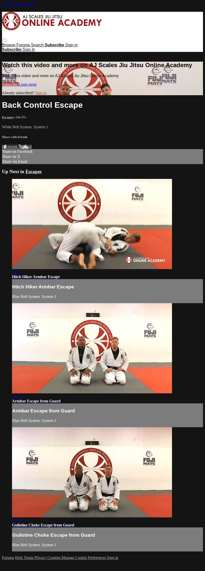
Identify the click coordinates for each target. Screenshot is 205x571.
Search (38, 45)
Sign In (28, 49)
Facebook (10, 147)
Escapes (8, 117)
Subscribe (10, 84)
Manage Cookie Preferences (84, 557)
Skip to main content (18, 4)
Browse (9, 45)
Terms (29, 557)
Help (19, 557)
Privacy (41, 557)
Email (27, 147)
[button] (4, 40)
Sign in (71, 45)
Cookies (55, 557)
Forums (23, 45)
